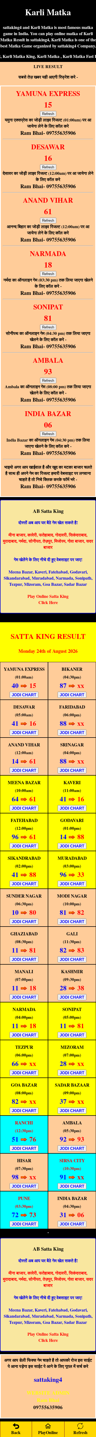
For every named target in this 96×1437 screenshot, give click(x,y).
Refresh (48, 114)
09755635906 (48, 1407)
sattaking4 (48, 1379)
